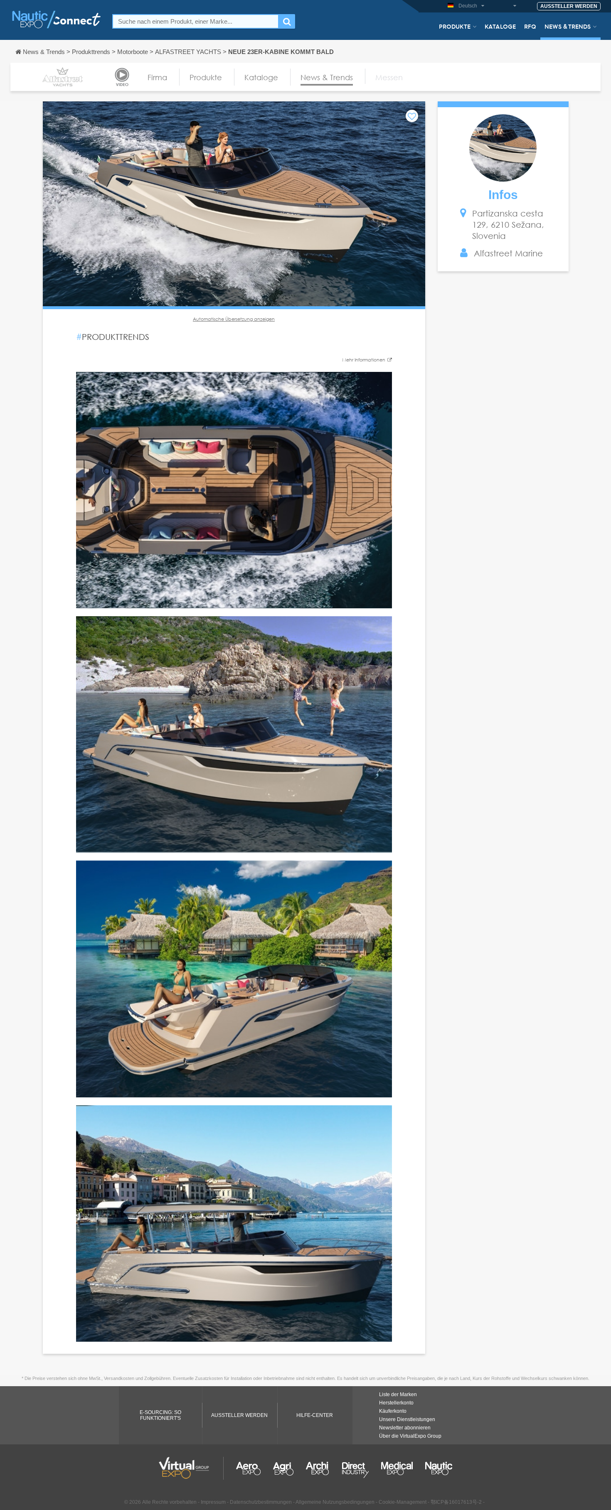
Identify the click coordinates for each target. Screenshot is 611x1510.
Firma (157, 77)
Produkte (455, 26)
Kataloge (500, 26)
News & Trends (567, 26)
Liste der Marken (398, 1394)
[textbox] (195, 21)
